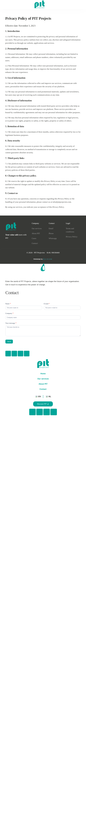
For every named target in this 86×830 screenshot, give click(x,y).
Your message (10, 323)
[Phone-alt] (8, 353)
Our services (43, 379)
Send (9, 341)
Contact (43, 389)
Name (8, 304)
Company (9, 313)
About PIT (43, 384)
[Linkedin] (26, 353)
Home (43, 374)
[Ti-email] (20, 353)
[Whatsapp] (14, 353)
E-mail (47, 304)
